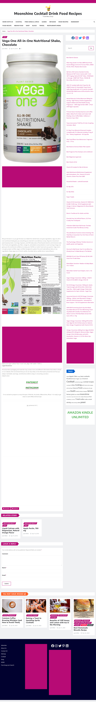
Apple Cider (73, 376)
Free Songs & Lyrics (32, 22)
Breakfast (69, 379)
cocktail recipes (88, 382)
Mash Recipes (63, 22)
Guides (44, 22)
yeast (83, 402)
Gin (90, 388)
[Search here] (94, 22)
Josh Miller (5, 48)
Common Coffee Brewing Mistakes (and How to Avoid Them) (12, 620)
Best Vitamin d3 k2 (72, 162)
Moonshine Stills (77, 396)
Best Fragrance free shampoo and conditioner (80, 152)
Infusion (52, 22)
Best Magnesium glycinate (74, 157)
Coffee (73, 385)
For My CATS (70, 186)
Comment (5, 554)
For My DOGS (70, 192)
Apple (68, 376)
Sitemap (3, 654)
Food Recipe (6, 25)
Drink (86, 385)
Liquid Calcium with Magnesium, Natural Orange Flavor (10, 530)
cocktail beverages (79, 382)
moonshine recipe (70, 396)
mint (78, 394)
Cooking (78, 385)
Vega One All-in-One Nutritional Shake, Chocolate (20, 31)
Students (73, 399)
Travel (41, 25)
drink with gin (70, 388)
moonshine (84, 394)
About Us (3, 648)
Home (4, 31)
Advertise (4, 645)
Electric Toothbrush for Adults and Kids (78, 213)
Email (4, 575)
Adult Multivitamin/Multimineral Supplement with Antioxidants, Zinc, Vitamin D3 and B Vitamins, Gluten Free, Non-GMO (79, 174)
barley (79, 376)
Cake (80, 378)
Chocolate (7, 508)
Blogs (34, 25)
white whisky (74, 402)
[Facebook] (73, 38)
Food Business (85, 388)
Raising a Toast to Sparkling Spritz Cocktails (33, 620)
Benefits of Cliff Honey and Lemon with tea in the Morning (60, 622)
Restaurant (86, 396)
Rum (90, 396)
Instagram (85, 391)
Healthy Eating (79, 391)
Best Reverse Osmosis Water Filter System (78, 147)
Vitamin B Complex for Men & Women (77, 167)
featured (16, 508)
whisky (69, 402)
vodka (82, 399)
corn (83, 385)
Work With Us (7, 22)
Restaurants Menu (54, 25)
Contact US (4, 651)
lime (75, 394)
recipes (82, 396)
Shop (28, 25)
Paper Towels (70, 197)
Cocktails (68, 385)
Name (4, 568)
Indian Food (18, 25)
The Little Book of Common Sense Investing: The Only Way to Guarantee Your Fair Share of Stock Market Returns (80, 235)
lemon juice (70, 394)
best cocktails (85, 376)
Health (73, 391)
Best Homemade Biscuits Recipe (81, 629)
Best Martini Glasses (72, 57)
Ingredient (75, 22)
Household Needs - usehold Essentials (77, 181)
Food (80, 388)
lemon (90, 391)
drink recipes (90, 385)
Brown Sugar (75, 379)
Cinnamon (85, 379)
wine (78, 402)
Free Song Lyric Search (7, 665)
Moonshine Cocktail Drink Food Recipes (48, 13)
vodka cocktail (88, 399)
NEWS (3, 662)
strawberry (69, 399)
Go (91, 48)
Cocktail (19, 22)
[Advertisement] (33, 176)
